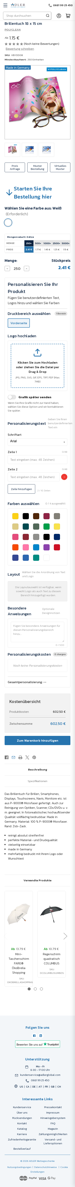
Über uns (22, 1113)
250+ (29, 243)
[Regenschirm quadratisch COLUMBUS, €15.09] (52, 914)
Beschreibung (37, 769)
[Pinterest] (34, 757)
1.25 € (56, 249)
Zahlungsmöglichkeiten (53, 1134)
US (21, 1087)
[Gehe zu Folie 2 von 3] (35, 988)
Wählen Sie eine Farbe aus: (33, 211)
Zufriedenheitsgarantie (22, 1140)
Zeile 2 (13, 469)
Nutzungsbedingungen (19, 1167)
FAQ (53, 1123)
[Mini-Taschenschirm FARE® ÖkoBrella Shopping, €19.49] (19, 914)
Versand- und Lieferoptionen (53, 1141)
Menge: (11, 260)
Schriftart (14, 434)
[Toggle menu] (5, 5)
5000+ (66, 243)
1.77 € (38, 249)
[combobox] (37, 442)
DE (34, 1087)
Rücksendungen (22, 1118)
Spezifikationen (37, 781)
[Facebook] (6, 757)
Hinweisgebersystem (52, 1118)
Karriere (22, 1134)
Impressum (52, 1113)
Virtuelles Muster (60, 167)
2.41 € (29, 249)
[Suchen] (47, 15)
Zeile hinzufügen (21, 489)
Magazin (53, 1129)
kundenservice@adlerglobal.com (40, 1075)
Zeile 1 (12, 452)
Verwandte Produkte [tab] (37, 880)
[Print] (20, 757)
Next (65, 936)
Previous (5, 936)
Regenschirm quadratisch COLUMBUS (52, 959)
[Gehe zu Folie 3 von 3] (41, 988)
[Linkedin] (40, 1035)
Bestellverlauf (22, 1149)
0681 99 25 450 (40, 1080)
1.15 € (65, 249)
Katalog (22, 1129)
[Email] (13, 757)
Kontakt (22, 1123)
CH (59, 1087)
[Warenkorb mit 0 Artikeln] (68, 15)
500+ (38, 243)
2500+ (56, 243)
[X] (27, 757)
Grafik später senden (34, 397)
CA (27, 1087)
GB (52, 1087)
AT (40, 1087)
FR (46, 1087)
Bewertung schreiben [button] (20, 48)
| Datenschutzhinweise (44, 1167)
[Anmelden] (58, 15)
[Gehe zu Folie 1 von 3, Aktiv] (29, 988)
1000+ (47, 243)
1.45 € (47, 249)
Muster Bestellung (37, 167)
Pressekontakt (53, 1107)
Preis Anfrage (15, 167)
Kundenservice (22, 1107)
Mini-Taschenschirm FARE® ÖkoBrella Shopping (18, 963)
